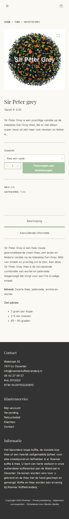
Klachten (9, 422)
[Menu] (7, 6)
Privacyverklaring (42, 500)
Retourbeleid (12, 417)
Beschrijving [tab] (34, 221)
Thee (23, 191)
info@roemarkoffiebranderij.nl (23, 371)
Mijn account (12, 408)
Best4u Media (52, 504)
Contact (9, 426)
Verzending (11, 412)
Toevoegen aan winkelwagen (43, 168)
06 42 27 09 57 (14, 375)
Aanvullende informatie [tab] (34, 233)
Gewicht (9, 150)
